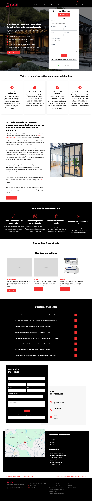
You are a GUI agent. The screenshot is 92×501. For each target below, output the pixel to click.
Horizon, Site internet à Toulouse (77, 499)
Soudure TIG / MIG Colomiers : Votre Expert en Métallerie (19, 476)
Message (53, 44)
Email (52, 32)
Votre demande (55, 20)
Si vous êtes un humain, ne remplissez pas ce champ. (63, 59)
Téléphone (67, 32)
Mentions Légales (72, 487)
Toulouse (54, 441)
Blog (69, 483)
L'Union (53, 444)
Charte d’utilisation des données (75, 489)
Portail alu (54, 460)
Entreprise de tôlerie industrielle (59, 455)
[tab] (46, 314)
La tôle (62, 279)
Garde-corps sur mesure (57, 459)
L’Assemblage (11, 279)
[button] (77, 1)
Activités (70, 485)
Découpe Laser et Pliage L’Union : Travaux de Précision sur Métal (70, 476)
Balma (53, 442)
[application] (42, 4)
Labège (53, 439)
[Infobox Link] (57, 402)
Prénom (53, 26)
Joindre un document (56, 38)
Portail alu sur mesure (57, 462)
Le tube (36, 279)
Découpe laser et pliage (57, 453)
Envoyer (63, 55)
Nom (65, 26)
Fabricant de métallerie (57, 457)
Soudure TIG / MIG (56, 464)
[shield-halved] (59, 66)
